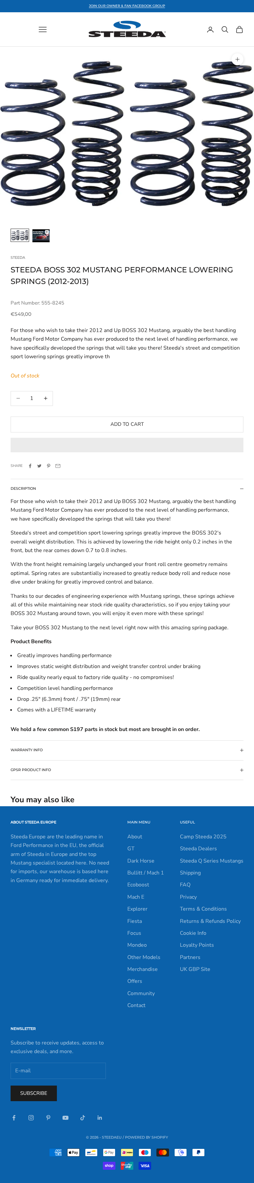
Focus (134, 933)
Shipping (190, 872)
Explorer (137, 909)
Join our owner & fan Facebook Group (127, 6)
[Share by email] (58, 466)
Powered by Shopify (146, 1137)
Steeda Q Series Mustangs (211, 861)
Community (141, 993)
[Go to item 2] (41, 236)
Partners (190, 957)
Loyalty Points (197, 945)
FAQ (185, 884)
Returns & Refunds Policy (210, 921)
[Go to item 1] (20, 235)
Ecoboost (138, 884)
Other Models (143, 957)
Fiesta (134, 921)
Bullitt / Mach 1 (145, 872)
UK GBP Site (195, 969)
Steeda (18, 257)
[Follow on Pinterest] (48, 1117)
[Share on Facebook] (30, 466)
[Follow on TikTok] (82, 1117)
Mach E (135, 897)
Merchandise (142, 969)
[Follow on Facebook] (14, 1117)
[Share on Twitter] (39, 466)
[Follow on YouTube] (65, 1117)
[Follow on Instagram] (31, 1117)
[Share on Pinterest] (48, 466)
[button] (127, 445)
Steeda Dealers (198, 848)
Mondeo (137, 945)
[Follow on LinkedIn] (100, 1117)
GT (131, 848)
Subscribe (33, 1093)
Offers (134, 981)
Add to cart (127, 424)
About (134, 836)
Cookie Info (193, 933)
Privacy (188, 897)
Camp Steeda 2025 (203, 836)
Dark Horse (140, 861)
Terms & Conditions (203, 909)
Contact (136, 1005)
